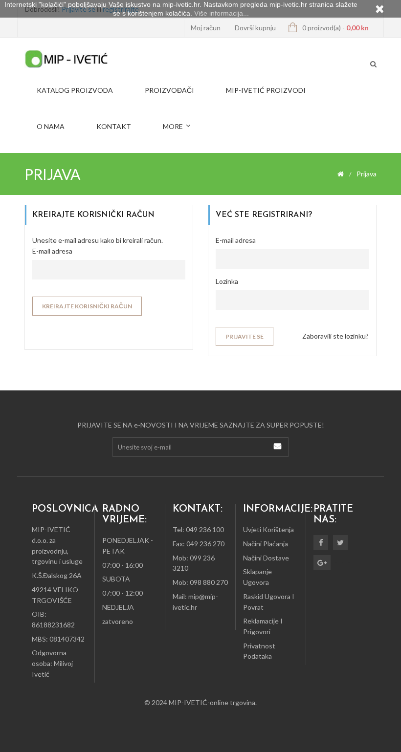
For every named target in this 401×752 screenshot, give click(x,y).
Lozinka (227, 281)
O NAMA (51, 126)
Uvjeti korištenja (268, 529)
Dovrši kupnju (255, 27)
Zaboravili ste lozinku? (335, 336)
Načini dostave (266, 558)
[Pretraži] (373, 65)
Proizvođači (169, 90)
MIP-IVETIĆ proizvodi (266, 90)
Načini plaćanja (265, 543)
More (173, 126)
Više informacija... (221, 13)
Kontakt (113, 126)
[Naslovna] (340, 174)
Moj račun (206, 27)
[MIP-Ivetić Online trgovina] (66, 59)
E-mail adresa (52, 251)
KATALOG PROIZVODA (75, 90)
